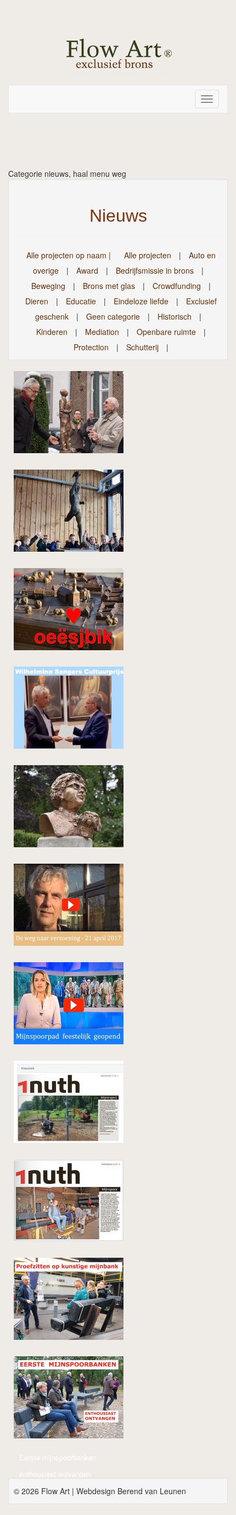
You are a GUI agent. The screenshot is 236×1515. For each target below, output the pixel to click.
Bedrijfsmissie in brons (155, 270)
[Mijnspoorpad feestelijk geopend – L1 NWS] (74, 1007)
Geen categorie (113, 316)
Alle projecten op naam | (68, 255)
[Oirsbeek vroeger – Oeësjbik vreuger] (74, 613)
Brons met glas (109, 285)
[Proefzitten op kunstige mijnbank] (74, 1302)
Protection (91, 347)
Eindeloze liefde (141, 301)
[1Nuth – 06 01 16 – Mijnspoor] (74, 1204)
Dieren (36, 301)
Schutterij (142, 347)
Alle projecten (147, 255)
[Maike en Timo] (74, 810)
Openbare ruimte (166, 331)
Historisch (175, 316)
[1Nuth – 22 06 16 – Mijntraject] (74, 1105)
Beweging (48, 285)
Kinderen (52, 331)
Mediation (102, 331)
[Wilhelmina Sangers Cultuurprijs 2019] (74, 711)
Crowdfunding (177, 285)
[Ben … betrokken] (74, 415)
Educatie (81, 301)
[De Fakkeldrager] (74, 514)
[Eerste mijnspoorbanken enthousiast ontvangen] (74, 1401)
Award (87, 270)
